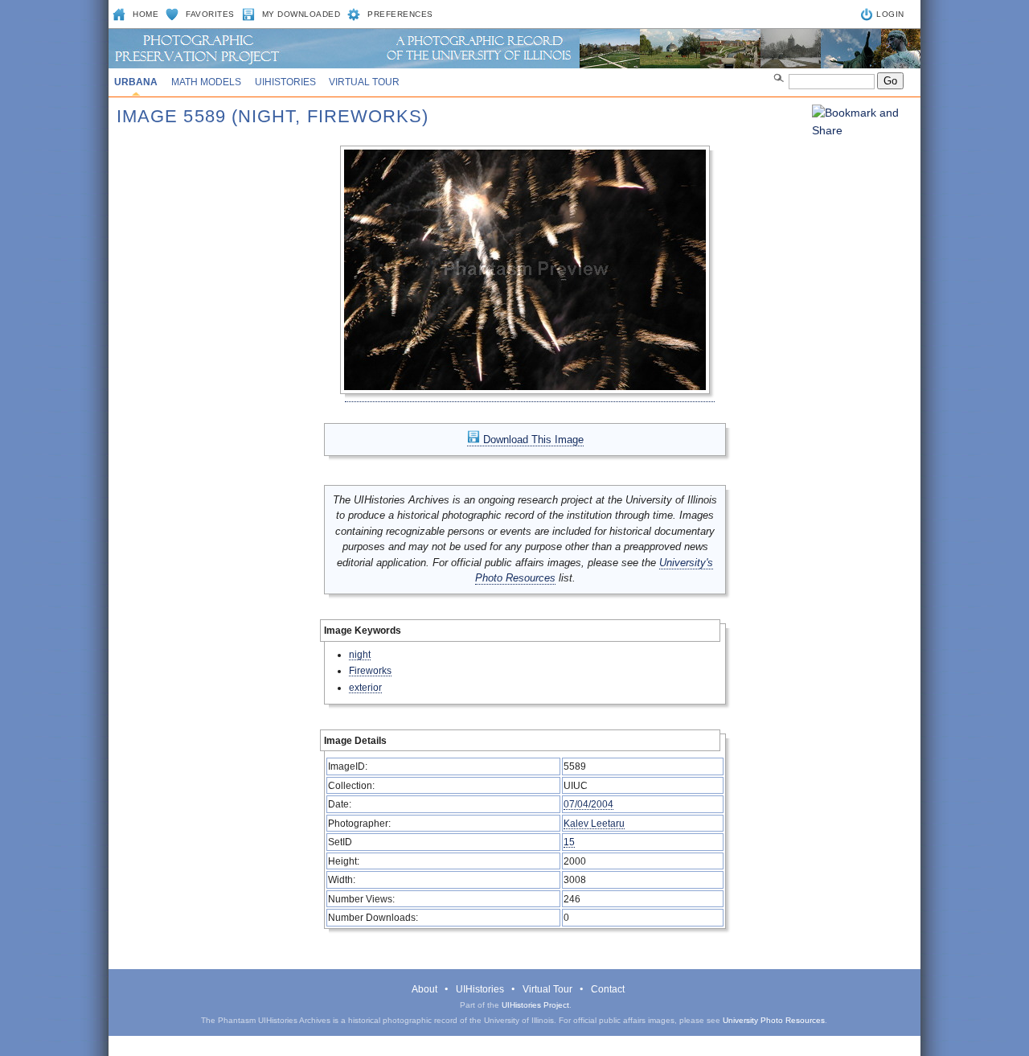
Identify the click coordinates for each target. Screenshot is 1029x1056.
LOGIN (890, 14)
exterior (365, 687)
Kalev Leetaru (594, 823)
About (424, 989)
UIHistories (285, 82)
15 (569, 841)
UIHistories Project (535, 1005)
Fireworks (370, 670)
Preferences (400, 14)
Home (145, 14)
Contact (608, 989)
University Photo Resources (774, 1020)
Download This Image (532, 439)
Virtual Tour (364, 82)
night (360, 654)
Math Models (206, 82)
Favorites (210, 14)
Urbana (136, 82)
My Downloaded (301, 14)
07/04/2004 (588, 804)
